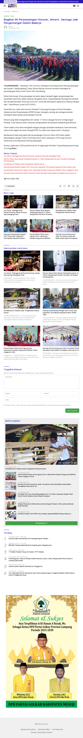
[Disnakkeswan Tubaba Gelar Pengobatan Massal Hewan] (67, 201)
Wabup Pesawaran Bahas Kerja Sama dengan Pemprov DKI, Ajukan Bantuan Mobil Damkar (45, 505)
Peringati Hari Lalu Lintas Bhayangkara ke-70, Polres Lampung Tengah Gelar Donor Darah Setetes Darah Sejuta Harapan (45, 495)
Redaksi (10, 26)
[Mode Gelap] (74, 6)
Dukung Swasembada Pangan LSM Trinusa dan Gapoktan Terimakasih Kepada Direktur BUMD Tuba (40, 167)
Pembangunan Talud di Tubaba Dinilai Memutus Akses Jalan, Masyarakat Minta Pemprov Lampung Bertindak (41, 560)
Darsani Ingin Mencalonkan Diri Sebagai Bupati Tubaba (28, 539)
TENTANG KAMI (57, 729)
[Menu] (5, 6)
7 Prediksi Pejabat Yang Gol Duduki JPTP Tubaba (26, 552)
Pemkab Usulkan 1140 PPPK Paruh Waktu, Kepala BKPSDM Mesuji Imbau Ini (44, 514)
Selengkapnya (40, 523)
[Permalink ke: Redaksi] (5, 27)
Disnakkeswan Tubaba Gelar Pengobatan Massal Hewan (24, 164)
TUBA (12, 16)
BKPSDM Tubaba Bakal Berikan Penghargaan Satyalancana (30, 545)
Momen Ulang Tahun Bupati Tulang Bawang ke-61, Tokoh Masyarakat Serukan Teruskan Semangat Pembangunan (39, 160)
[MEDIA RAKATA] (12, 6)
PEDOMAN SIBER (44, 729)
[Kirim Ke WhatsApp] (77, 186)
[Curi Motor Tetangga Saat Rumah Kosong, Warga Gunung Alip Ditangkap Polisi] (15, 201)
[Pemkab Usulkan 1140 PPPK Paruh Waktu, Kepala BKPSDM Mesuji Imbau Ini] (10, 515)
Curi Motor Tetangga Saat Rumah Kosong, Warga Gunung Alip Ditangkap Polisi (32, 156)
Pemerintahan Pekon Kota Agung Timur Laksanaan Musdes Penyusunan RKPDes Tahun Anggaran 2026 (41, 170)
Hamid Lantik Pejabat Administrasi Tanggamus (25, 566)
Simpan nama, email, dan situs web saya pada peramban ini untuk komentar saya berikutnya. (38, 405)
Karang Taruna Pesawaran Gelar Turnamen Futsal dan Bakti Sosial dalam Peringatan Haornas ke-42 (40, 173)
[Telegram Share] (73, 186)
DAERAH (6, 16)
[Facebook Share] (60, 186)
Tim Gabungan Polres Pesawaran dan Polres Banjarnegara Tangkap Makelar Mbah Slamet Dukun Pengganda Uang (41, 574)
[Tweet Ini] (64, 186)
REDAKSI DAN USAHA (28, 729)
